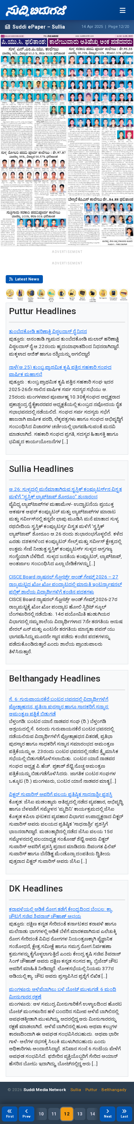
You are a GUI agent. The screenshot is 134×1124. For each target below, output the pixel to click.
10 (41, 1113)
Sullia (75, 1089)
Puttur (91, 1089)
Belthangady (113, 1089)
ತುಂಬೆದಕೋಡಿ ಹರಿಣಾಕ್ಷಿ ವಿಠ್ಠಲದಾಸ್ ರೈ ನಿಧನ (48, 331)
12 (66, 1113)
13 (79, 1113)
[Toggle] (122, 10)
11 (53, 1113)
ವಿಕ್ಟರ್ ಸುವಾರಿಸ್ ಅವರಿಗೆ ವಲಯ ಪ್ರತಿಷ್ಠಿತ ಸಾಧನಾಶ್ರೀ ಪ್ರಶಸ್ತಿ (60, 794)
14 (92, 1113)
